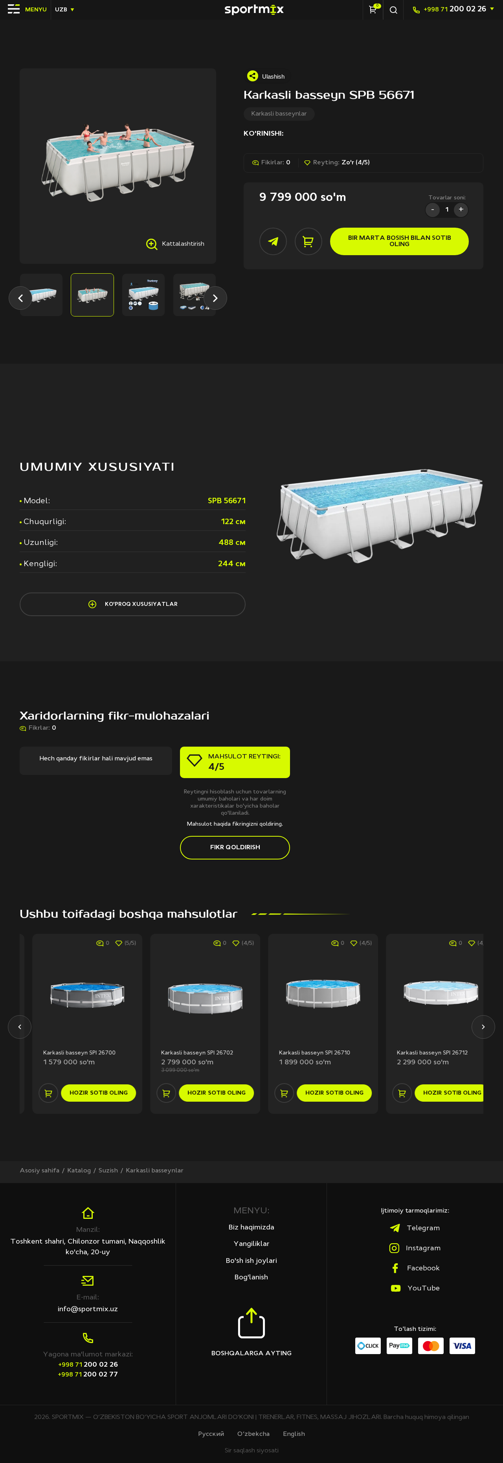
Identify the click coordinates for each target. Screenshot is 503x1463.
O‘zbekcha (253, 1434)
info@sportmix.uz (88, 1309)
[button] (20, 298)
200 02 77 (88, 1374)
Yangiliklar (251, 1244)
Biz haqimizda (251, 1227)
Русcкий (211, 1434)
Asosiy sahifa (39, 1171)
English (294, 1434)
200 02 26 (455, 9)
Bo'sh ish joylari (251, 1260)
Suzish (108, 1171)
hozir (86, 1093)
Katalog (79, 1171)
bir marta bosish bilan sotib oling (399, 241)
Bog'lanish (251, 1277)
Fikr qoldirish (235, 848)
